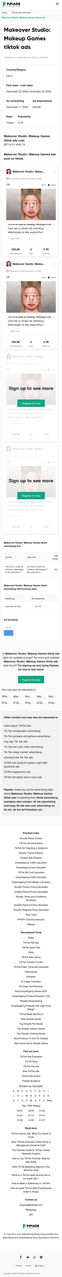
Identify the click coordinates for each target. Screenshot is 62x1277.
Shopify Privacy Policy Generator (31, 887)
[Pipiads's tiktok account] (34, 1257)
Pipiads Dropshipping (31, 1001)
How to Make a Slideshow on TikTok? (31, 1183)
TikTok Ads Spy (31, 942)
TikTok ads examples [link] (21, 12)
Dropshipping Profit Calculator (31, 877)
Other (48, 1100)
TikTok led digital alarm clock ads (23, 777)
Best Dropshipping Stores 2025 (31, 991)
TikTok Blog (31, 1061)
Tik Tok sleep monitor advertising (23, 752)
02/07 (20, 1110)
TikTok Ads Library (31, 957)
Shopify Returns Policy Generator (31, 905)
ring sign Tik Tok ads (16, 741)
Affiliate (31, 924)
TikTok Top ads (31, 1066)
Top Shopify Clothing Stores (31, 1033)
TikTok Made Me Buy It (31, 1014)
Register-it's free (31, 403)
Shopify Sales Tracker (31, 838)
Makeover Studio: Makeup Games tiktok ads (19, 696)
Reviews (31, 976)
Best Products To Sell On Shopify (31, 1038)
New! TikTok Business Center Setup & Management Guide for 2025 (31, 1143)
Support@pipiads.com (31, 1204)
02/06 (31, 1110)
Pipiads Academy (31, 1080)
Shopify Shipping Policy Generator (31, 909)
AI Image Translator (31, 981)
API (31, 1214)
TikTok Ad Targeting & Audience (31, 848)
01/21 (20, 1115)
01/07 (42, 1120)
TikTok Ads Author (31, 1076)
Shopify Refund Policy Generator (31, 891)
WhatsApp (31, 1209)
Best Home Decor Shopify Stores (31, 1043)
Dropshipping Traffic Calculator (31, 862)
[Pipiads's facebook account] (21, 1257)
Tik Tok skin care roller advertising (23, 746)
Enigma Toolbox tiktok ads (7, 702)
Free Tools (31, 914)
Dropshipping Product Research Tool (31, 996)
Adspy (31, 937)
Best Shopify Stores (31, 1019)
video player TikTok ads (17, 725)
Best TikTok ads (31, 1071)
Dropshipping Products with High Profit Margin (31, 1007)
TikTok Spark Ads (31, 947)
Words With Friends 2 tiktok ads (43, 696)
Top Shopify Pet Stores (31, 1023)
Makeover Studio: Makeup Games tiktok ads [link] (23, 17)
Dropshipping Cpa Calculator (31, 867)
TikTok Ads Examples (31, 1056)
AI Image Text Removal (31, 986)
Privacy (19, 1266)
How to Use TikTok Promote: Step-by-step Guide (31, 1160)
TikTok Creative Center (31, 962)
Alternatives (31, 971)
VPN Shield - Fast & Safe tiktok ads (7, 696)
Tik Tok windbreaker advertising (22, 731)
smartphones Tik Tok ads (18, 757)
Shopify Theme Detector (31, 852)
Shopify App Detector (31, 857)
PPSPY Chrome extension (31, 919)
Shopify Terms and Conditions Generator (31, 898)
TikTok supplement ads (17, 772)
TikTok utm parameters (31, 843)
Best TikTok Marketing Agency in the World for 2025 (31, 1168)
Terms (28, 1266)
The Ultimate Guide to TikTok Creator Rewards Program (31, 1151)
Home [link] (5, 12)
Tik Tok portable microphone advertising (27, 736)
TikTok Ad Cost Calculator (31, 872)
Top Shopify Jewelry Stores (31, 1028)
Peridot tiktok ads (31, 696)
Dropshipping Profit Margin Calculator (31, 882)
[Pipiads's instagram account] (41, 1257)
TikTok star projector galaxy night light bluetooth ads (25, 764)
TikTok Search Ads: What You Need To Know (31, 1135)
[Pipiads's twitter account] (27, 1257)
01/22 (42, 1110)
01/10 (42, 1115)
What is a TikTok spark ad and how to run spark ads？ (31, 1176)
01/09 (20, 1120)
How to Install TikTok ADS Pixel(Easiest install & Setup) (31, 1189)
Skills (31, 952)
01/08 (31, 1120)
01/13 (31, 1115)
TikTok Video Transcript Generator (31, 966)
